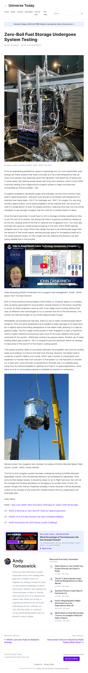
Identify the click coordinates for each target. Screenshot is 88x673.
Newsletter (29, 12)
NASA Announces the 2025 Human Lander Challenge (33, 522)
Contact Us (38, 664)
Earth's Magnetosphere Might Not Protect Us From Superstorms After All (67, 603)
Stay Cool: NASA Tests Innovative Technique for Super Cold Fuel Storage (44, 505)
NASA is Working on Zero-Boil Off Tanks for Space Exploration (37, 511)
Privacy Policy (49, 664)
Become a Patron (71, 659)
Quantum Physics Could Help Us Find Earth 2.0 (68, 592)
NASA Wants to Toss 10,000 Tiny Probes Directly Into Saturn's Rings (69, 568)
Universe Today (21, 5)
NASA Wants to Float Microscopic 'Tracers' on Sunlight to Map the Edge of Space (69, 615)
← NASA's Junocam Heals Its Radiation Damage (21, 641)
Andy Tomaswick (13, 45)
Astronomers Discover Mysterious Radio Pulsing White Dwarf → (65, 641)
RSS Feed (45, 13)
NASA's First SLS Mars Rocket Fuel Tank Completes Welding (36, 517)
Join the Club (37, 13)
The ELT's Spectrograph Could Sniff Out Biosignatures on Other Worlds (69, 580)
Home (6, 12)
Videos (12, 12)
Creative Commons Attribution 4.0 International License (52, 668)
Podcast (20, 12)
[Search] (82, 13)
